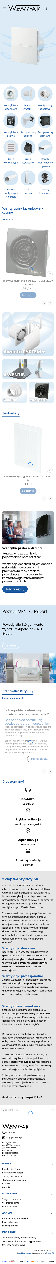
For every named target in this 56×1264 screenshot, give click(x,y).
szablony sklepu (24, 1253)
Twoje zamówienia (11, 1199)
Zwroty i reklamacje (12, 1176)
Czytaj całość (39, 759)
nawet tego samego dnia (28, 824)
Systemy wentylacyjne (13, 1244)
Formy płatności (10, 1225)
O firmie (6, 1183)
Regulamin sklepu (11, 1169)
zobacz (6, 219)
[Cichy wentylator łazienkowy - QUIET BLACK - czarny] (28, 252)
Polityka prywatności (12, 1172)
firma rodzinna (28, 844)
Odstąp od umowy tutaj (14, 1180)
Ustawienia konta (10, 1202)
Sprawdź (10, 645)
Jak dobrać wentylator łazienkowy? (19, 1237)
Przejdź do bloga (11, 698)
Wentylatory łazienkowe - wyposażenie (21, 1241)
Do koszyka (28, 295)
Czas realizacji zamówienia (15, 1218)
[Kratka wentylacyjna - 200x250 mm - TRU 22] (28, 448)
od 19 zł (30, 803)
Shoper (49, 1253)
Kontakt (6, 1187)
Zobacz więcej (15, 589)
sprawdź (28, 865)
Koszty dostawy (10, 1222)
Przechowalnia (9, 1206)
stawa (30, 799)
